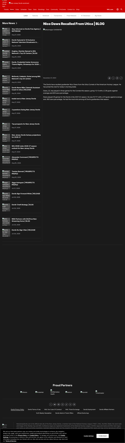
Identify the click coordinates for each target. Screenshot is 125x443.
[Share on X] (113, 78)
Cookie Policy (34, 435)
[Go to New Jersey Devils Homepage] (19, 3)
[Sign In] (117, 9)
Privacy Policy (22, 435)
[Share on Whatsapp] (109, 78)
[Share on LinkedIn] (117, 78)
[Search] (121, 9)
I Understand (103, 436)
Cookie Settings (89, 436)
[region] (62, 436)
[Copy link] (121, 78)
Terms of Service (11, 441)
